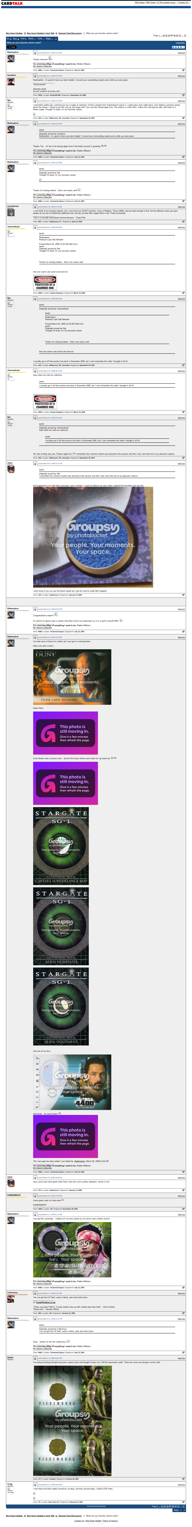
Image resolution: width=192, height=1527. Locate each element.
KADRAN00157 (14, 1195)
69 (177, 35)
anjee (9, 463)
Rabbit (10, 1357)
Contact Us (183, 2)
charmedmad (13, 226)
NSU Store (151, 2)
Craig (9, 1484)
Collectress (12, 1292)
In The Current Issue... (167, 2)
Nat (8, 100)
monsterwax (13, 206)
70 (180, 35)
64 (164, 35)
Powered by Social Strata (96, 1506)
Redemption (13, 52)
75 (185, 35)
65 (166, 35)
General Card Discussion (70, 33)
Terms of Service (110, 1521)
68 (174, 35)
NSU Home (140, 2)
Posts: (37, 70)
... (161, 35)
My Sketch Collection (42, 66)
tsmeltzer (11, 75)
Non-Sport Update (14, 33)
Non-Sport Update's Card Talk (40, 33)
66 (169, 35)
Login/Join (180, 43)
